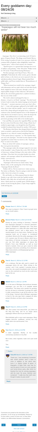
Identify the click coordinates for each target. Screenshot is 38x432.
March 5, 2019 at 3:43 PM (17, 330)
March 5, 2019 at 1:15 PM (19, 281)
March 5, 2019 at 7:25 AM (19, 206)
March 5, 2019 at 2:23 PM (19, 307)
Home (19, 425)
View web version (19, 428)
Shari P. (8, 307)
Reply (7, 214)
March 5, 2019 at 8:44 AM (23, 220)
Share (4, 196)
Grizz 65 (13, 354)
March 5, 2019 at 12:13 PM (19, 260)
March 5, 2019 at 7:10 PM (24, 354)
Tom (7, 330)
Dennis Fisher (10, 220)
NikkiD (8, 281)
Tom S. (8, 260)
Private (8, 206)
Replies (10, 351)
